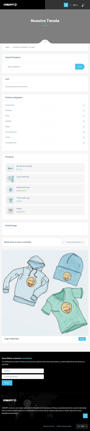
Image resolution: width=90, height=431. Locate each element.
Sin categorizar (11, 132)
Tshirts (7, 137)
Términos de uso (49, 426)
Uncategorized (10, 143)
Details (82, 339)
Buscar (79, 66)
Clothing (8, 110)
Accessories (9, 105)
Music (7, 127)
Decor (7, 116)
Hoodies (8, 121)
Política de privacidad (64, 426)
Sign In (75, 5)
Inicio (7, 47)
